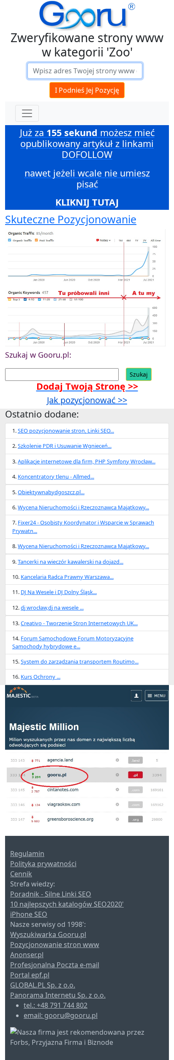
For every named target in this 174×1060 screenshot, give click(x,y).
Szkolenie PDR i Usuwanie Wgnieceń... (64, 446)
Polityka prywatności (43, 863)
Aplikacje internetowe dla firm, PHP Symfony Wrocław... (86, 461)
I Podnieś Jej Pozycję (87, 90)
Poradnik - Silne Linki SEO (50, 894)
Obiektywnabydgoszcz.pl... (51, 492)
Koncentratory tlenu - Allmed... (56, 476)
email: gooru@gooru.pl (61, 1015)
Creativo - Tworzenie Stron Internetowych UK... (79, 623)
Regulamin (27, 853)
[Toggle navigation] (27, 113)
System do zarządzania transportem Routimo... (80, 661)
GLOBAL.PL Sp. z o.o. (42, 985)
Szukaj (139, 374)
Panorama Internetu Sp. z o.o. (58, 995)
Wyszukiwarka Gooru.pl (48, 934)
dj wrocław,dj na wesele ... (52, 607)
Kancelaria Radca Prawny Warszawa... (67, 577)
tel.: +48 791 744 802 (55, 1005)
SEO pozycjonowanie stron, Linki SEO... (66, 430)
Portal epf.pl (29, 975)
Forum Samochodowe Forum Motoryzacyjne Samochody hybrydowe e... (72, 642)
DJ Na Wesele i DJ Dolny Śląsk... (59, 592)
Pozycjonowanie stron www (54, 944)
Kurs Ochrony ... (40, 676)
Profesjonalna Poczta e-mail (54, 964)
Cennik (21, 873)
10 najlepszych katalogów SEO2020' (67, 904)
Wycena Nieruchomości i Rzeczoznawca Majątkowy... (83, 507)
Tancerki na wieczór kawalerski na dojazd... (70, 561)
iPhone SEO (28, 914)
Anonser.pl (27, 954)
